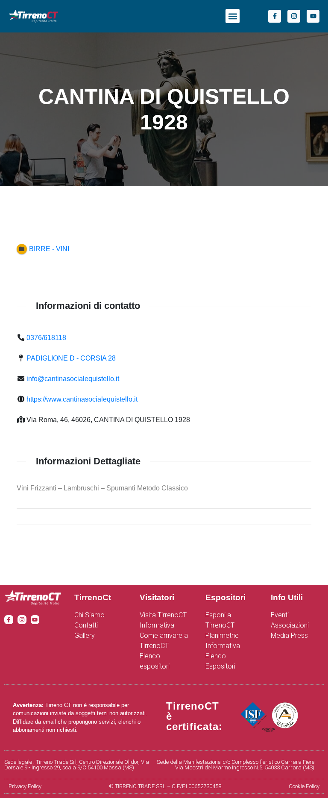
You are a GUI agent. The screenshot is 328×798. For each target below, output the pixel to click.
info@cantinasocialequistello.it (72, 378)
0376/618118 (46, 337)
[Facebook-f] (274, 16)
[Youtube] (313, 16)
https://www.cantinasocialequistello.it (82, 399)
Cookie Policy (304, 786)
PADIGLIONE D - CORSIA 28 (71, 358)
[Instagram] (293, 16)
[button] (233, 16)
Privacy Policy (25, 786)
